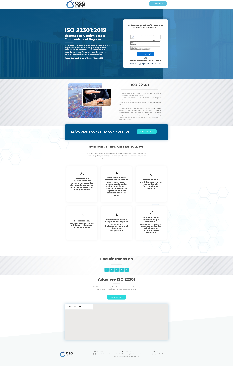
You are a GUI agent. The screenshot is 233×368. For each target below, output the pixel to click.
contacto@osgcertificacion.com (157, 354)
